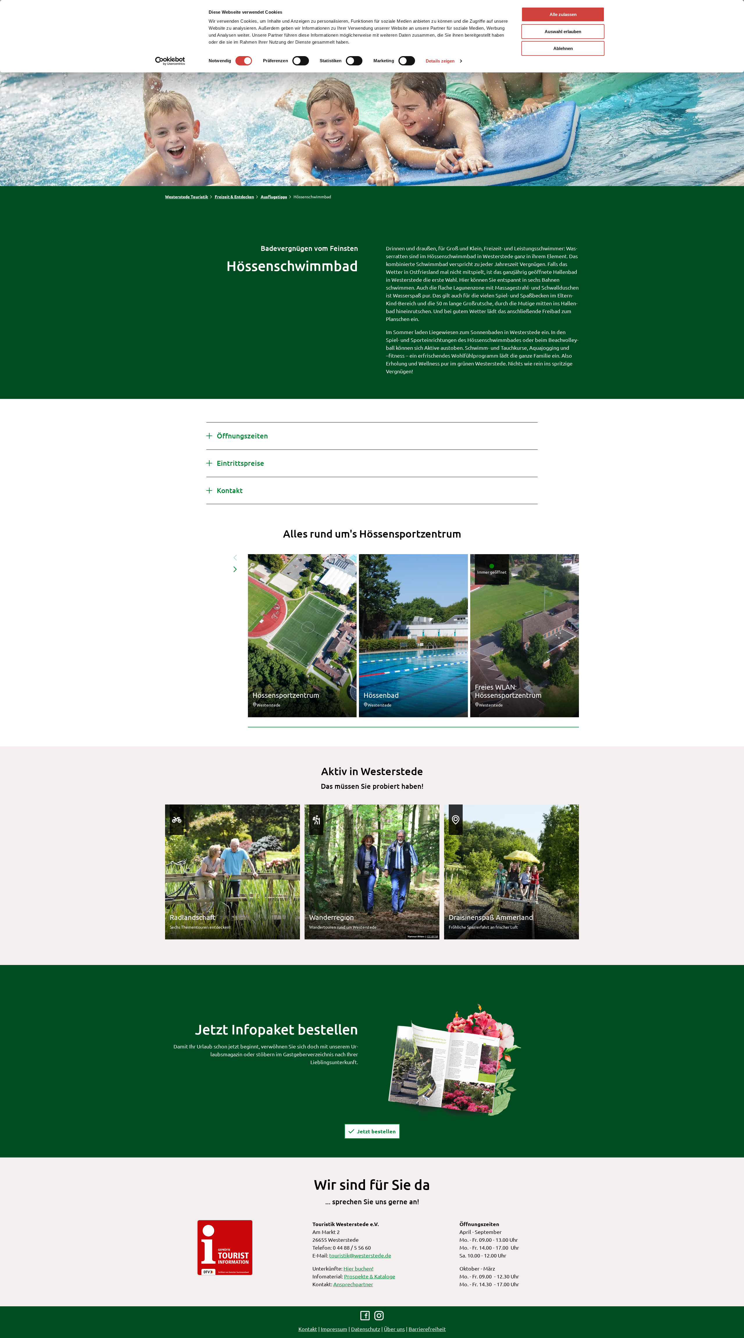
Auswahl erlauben (563, 31)
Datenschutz (365, 1329)
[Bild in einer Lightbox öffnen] (454, 1060)
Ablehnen (563, 48)
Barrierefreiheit (427, 1329)
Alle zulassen (563, 14)
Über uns (394, 1329)
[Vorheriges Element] (235, 557)
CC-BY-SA (432, 937)
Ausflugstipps (274, 196)
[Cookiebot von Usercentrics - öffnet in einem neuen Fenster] (170, 61)
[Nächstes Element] (235, 569)
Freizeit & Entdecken (234, 196)
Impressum (334, 1329)
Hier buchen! (358, 1268)
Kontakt (307, 1329)
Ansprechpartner (353, 1284)
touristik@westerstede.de (360, 1255)
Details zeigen (440, 60)
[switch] (300, 60)
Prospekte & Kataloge (369, 1276)
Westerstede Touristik (186, 196)
